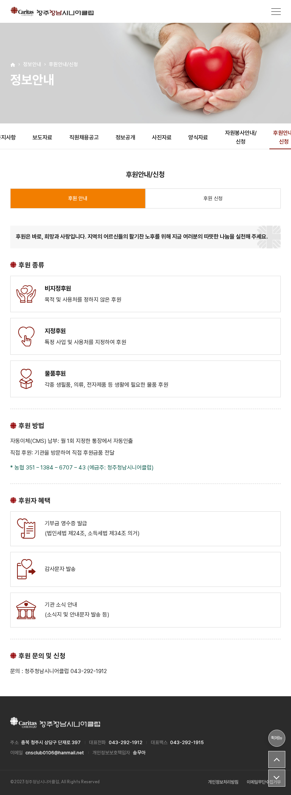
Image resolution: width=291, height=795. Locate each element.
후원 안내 (78, 198)
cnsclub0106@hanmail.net (54, 752)
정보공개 (125, 137)
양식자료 (198, 137)
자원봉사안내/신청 (241, 137)
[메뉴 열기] (276, 11)
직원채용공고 (84, 137)
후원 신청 (213, 198)
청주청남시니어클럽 (52, 11)
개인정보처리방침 (223, 782)
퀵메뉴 (276, 738)
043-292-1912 (125, 742)
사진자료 (162, 137)
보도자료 (42, 137)
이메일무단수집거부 (264, 782)
